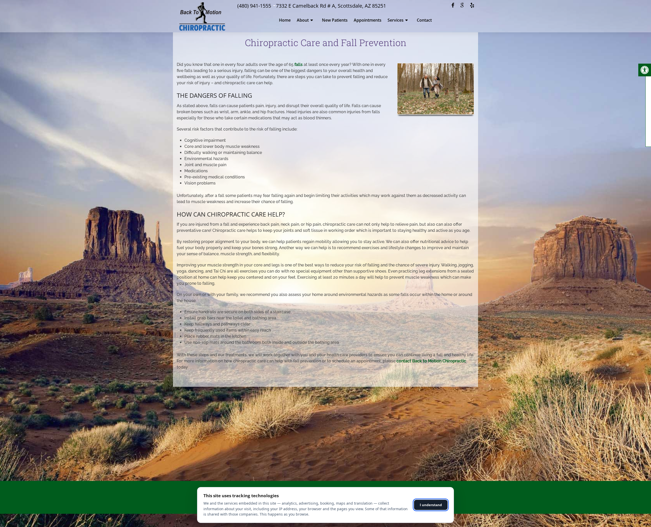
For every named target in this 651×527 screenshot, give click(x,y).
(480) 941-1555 (254, 5)
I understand (431, 505)
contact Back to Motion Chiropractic (431, 361)
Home (285, 20)
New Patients (335, 20)
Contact (424, 20)
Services (396, 20)
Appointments (367, 20)
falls (298, 64)
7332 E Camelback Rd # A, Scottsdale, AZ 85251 (331, 5)
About (303, 20)
